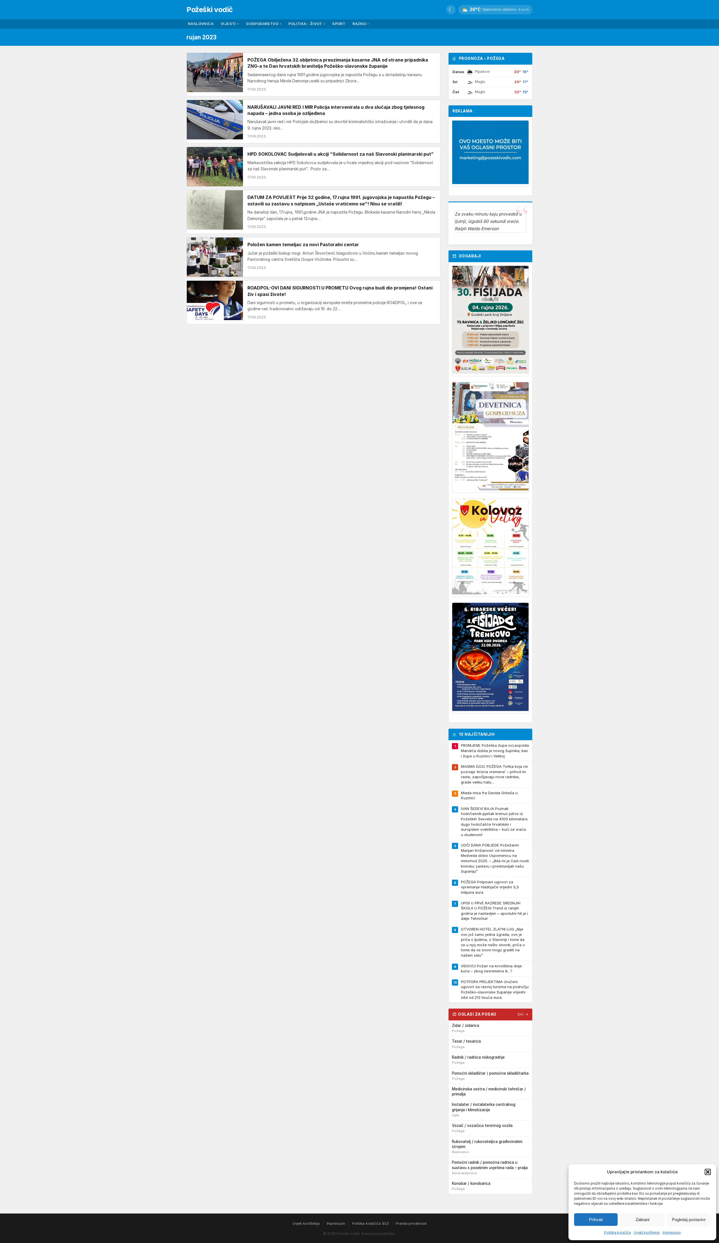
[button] (708, 1172)
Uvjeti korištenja (647, 1232)
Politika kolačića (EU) (370, 1223)
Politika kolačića (617, 1232)
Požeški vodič (209, 9)
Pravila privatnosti (411, 1223)
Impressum (672, 1232)
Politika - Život (306, 24)
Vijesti (230, 24)
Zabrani (642, 1219)
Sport (338, 24)
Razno (360, 24)
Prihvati (596, 1219)
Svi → (523, 1014)
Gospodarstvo (263, 24)
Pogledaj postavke (689, 1219)
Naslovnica (200, 24)
